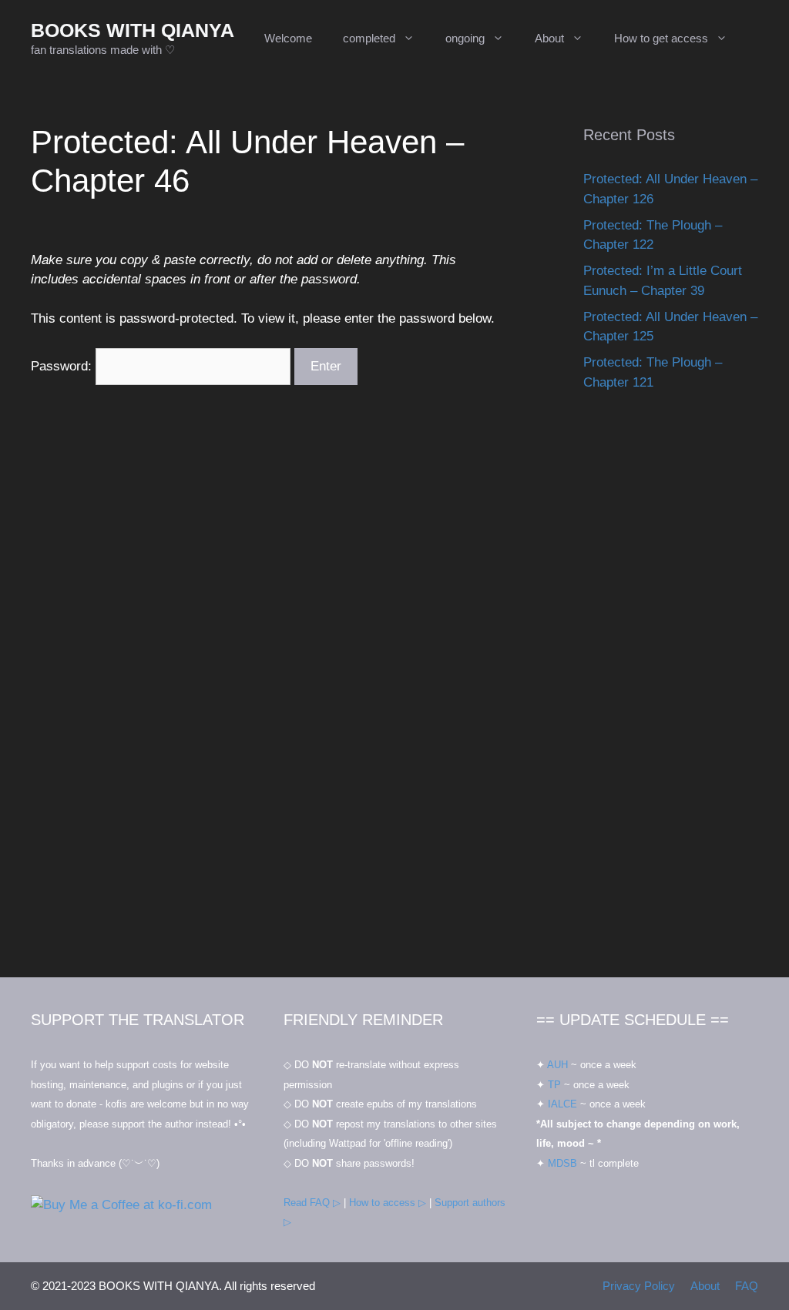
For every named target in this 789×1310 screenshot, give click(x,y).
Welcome (288, 38)
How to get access (661, 38)
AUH (557, 1064)
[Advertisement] (670, 700)
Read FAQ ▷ (312, 1202)
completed (369, 38)
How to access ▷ (387, 1202)
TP (554, 1085)
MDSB (562, 1163)
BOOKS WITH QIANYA (132, 30)
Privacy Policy (639, 1285)
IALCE (562, 1104)
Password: (63, 366)
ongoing (465, 38)
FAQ (746, 1285)
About (549, 38)
